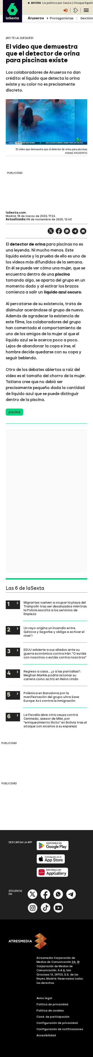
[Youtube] (58, 912)
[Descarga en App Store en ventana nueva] (50, 863)
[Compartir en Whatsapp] (67, 233)
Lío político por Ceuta (56, 3)
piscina (14, 412)
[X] (51, 233)
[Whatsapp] (58, 898)
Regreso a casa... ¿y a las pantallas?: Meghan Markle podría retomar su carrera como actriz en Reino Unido (52, 675)
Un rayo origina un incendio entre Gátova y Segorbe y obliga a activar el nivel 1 (54, 631)
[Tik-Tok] (46, 912)
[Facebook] (45, 898)
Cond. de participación (52, 1016)
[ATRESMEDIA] (46, 941)
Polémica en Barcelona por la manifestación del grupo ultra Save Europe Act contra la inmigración (51, 697)
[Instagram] (33, 912)
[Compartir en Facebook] (59, 233)
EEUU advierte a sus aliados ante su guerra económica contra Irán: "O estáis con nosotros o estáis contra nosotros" (55, 653)
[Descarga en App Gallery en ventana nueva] (52, 876)
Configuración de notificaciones (59, 1029)
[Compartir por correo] (83, 233)
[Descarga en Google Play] (52, 849)
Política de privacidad (52, 1004)
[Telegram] (71, 898)
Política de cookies (50, 1010)
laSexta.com (16, 212)
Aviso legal (44, 998)
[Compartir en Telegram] (75, 233)
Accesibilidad (46, 1035)
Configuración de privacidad (57, 1023)
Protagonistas (61, 18)
